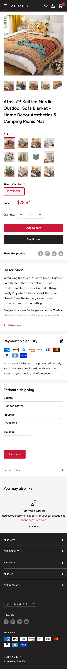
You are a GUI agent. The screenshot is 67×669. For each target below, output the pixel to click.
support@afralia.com (33, 520)
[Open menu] (5, 5)
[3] (22, 171)
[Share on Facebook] (40, 253)
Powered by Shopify (14, 661)
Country (8, 397)
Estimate (14, 454)
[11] (36, 143)
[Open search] (46, 6)
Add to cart (33, 228)
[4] (36, 171)
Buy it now (33, 239)
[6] (9, 157)
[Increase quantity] (40, 214)
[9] (49, 157)
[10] (22, 143)
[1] (9, 143)
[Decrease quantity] (21, 214)
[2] (9, 171)
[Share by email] (60, 253)
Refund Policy (12, 470)
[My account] (53, 6)
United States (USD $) (17, 604)
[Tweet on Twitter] (54, 253)
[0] (60, 6)
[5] (49, 171)
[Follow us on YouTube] (26, 621)
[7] (22, 157)
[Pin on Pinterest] (47, 253)
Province (9, 414)
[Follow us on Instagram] (12, 621)
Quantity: (9, 214)
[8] (36, 157)
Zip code (9, 432)
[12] (49, 143)
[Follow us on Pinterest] (19, 621)
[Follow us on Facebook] (6, 621)
